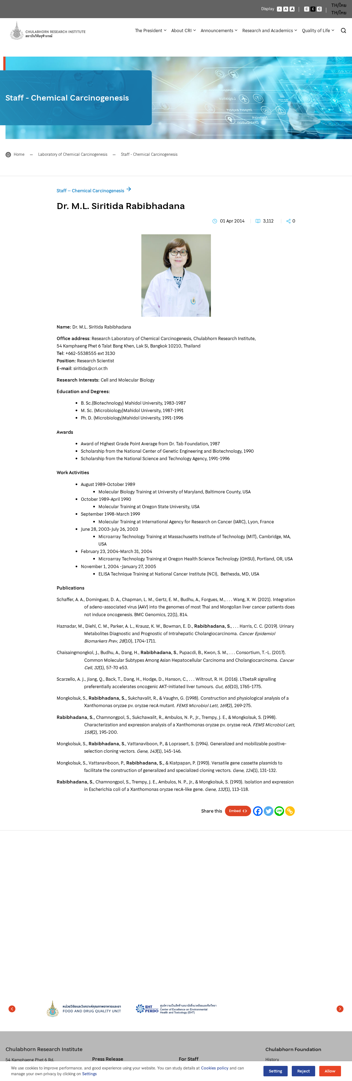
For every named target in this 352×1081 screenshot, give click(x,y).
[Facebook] (258, 811)
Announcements (217, 30)
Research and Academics (267, 30)
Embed (235, 811)
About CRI (181, 30)
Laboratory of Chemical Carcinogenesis (72, 154)
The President (148, 30)
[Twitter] (268, 811)
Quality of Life (316, 30)
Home (19, 154)
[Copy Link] (290, 811)
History (272, 1059)
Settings (89, 1074)
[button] (12, 1009)
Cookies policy (214, 1068)
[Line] (279, 811)
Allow (330, 1071)
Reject (303, 1071)
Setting (275, 1071)
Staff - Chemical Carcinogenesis (149, 154)
